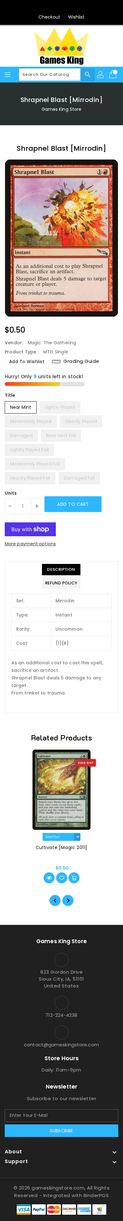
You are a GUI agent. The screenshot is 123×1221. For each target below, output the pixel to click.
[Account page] (101, 74)
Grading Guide (81, 361)
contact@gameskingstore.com (61, 1044)
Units (11, 493)
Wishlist (76, 17)
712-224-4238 (61, 1015)
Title (10, 395)
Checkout (49, 17)
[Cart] (113, 74)
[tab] (61, 569)
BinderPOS (96, 1195)
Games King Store (62, 109)
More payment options (30, 544)
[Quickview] (49, 877)
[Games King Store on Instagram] (61, 7)
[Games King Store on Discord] (73, 7)
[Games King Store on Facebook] (49, 7)
